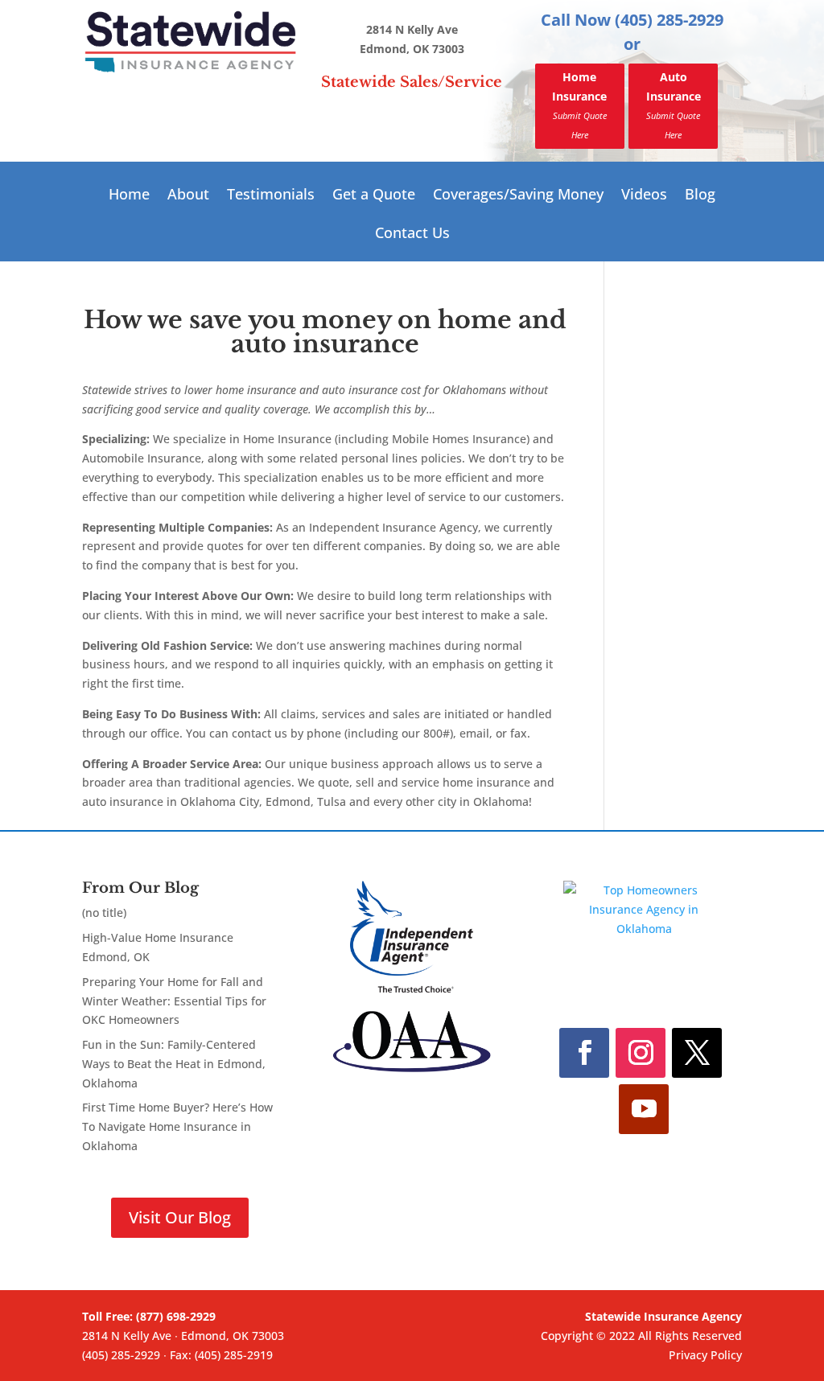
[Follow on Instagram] (640, 1053)
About (188, 195)
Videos (644, 195)
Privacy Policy (705, 1355)
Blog (700, 195)
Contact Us (412, 234)
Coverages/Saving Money (518, 195)
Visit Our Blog (180, 1217)
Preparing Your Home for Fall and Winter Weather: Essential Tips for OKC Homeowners (174, 1001)
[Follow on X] (697, 1053)
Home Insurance (579, 104)
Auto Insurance (673, 104)
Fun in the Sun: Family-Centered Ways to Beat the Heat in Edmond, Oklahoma (174, 1064)
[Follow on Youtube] (644, 1109)
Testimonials (271, 195)
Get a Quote (373, 195)
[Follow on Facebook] (584, 1053)
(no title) (104, 912)
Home (129, 195)
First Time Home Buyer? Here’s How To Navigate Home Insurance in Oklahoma (177, 1126)
